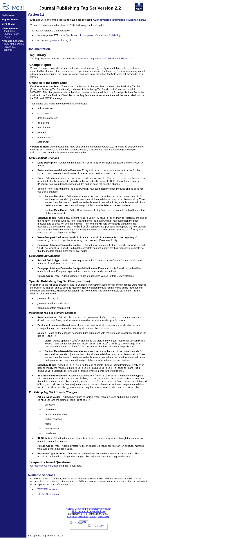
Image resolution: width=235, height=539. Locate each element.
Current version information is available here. (119, 19)
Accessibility (104, 516)
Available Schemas (13, 41)
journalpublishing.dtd (61, 40)
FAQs (7, 36)
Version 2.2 (8, 23)
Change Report (11, 34)
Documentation (10, 28)
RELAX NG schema (10, 48)
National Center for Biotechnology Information (88, 509)
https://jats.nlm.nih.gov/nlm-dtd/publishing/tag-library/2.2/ (102, 58)
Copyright (72, 516)
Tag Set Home (10, 19)
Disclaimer (83, 516)
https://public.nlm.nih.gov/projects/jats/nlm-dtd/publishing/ (90, 35)
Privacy (93, 516)
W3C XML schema (14, 43)
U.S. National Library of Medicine (88, 511)
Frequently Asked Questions (47, 465)
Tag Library (9, 31)
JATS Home (8, 15)
